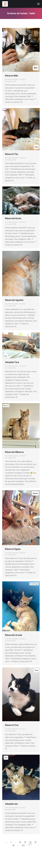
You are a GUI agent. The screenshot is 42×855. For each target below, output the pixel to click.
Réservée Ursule (13, 635)
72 (20, 842)
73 (25, 842)
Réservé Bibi (11, 75)
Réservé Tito (11, 154)
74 (30, 842)
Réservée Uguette (14, 300)
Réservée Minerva (14, 452)
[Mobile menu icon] (38, 4)
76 (13, 845)
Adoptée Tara (12, 362)
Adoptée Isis (11, 804)
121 (23, 845)
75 (35, 842)
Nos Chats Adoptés (11, 79)
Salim (32, 13)
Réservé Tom (11, 725)
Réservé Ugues (13, 549)
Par (22, 79)
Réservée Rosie (13, 218)
